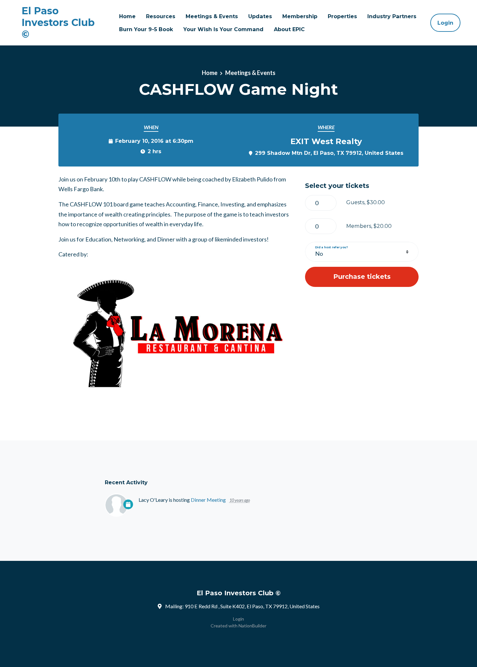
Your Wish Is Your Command (223, 29)
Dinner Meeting (208, 500)
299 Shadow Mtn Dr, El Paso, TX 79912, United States (329, 153)
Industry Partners (391, 16)
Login (445, 22)
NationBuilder (252, 625)
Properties (342, 16)
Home (127, 16)
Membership (299, 16)
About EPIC (289, 29)
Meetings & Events (212, 16)
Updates (260, 16)
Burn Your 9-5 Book (146, 29)
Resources (160, 16)
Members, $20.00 (369, 226)
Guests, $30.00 (365, 202)
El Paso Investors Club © (58, 22)
